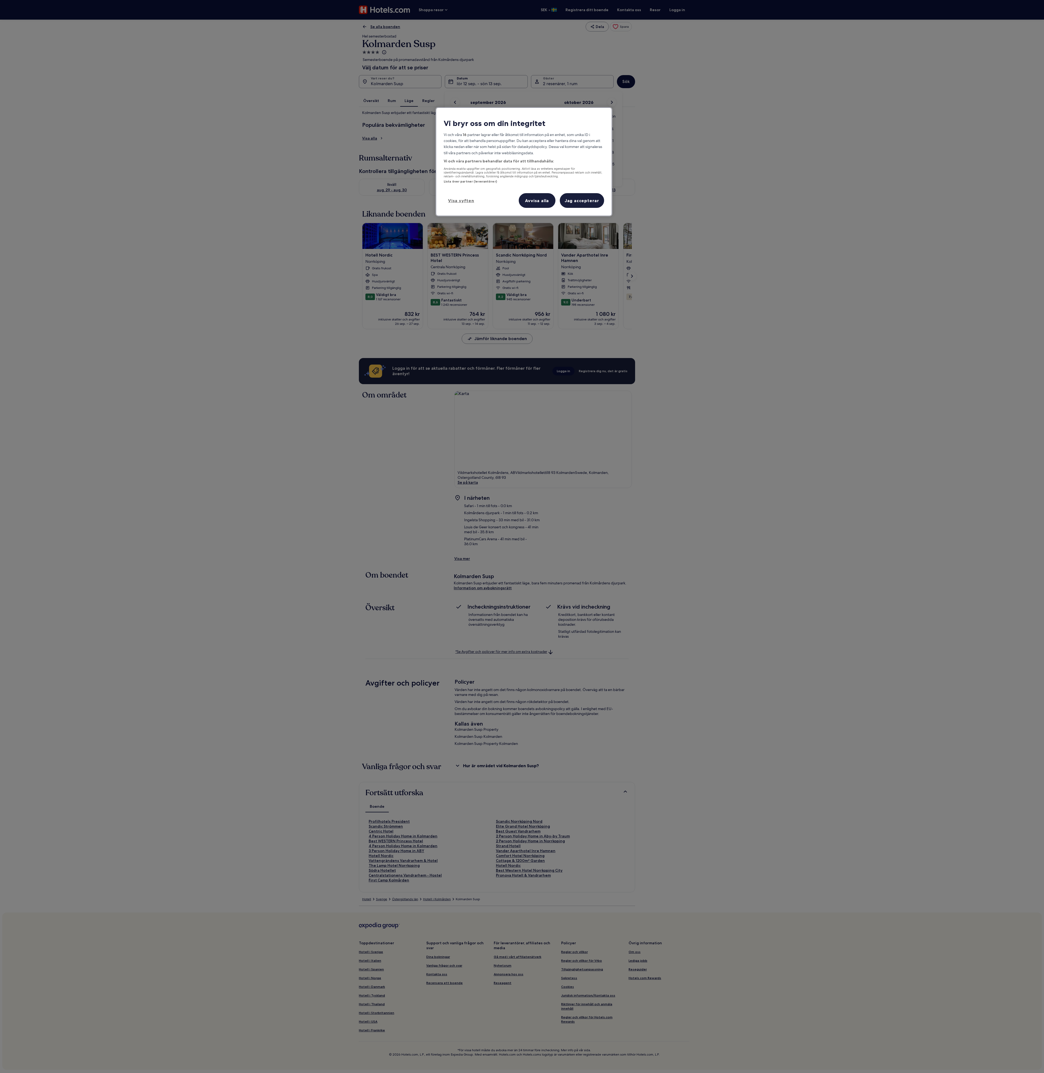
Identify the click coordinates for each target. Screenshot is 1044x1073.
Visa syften (461, 200)
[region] (524, 161)
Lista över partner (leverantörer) (470, 181)
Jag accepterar (582, 200)
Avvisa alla (537, 200)
